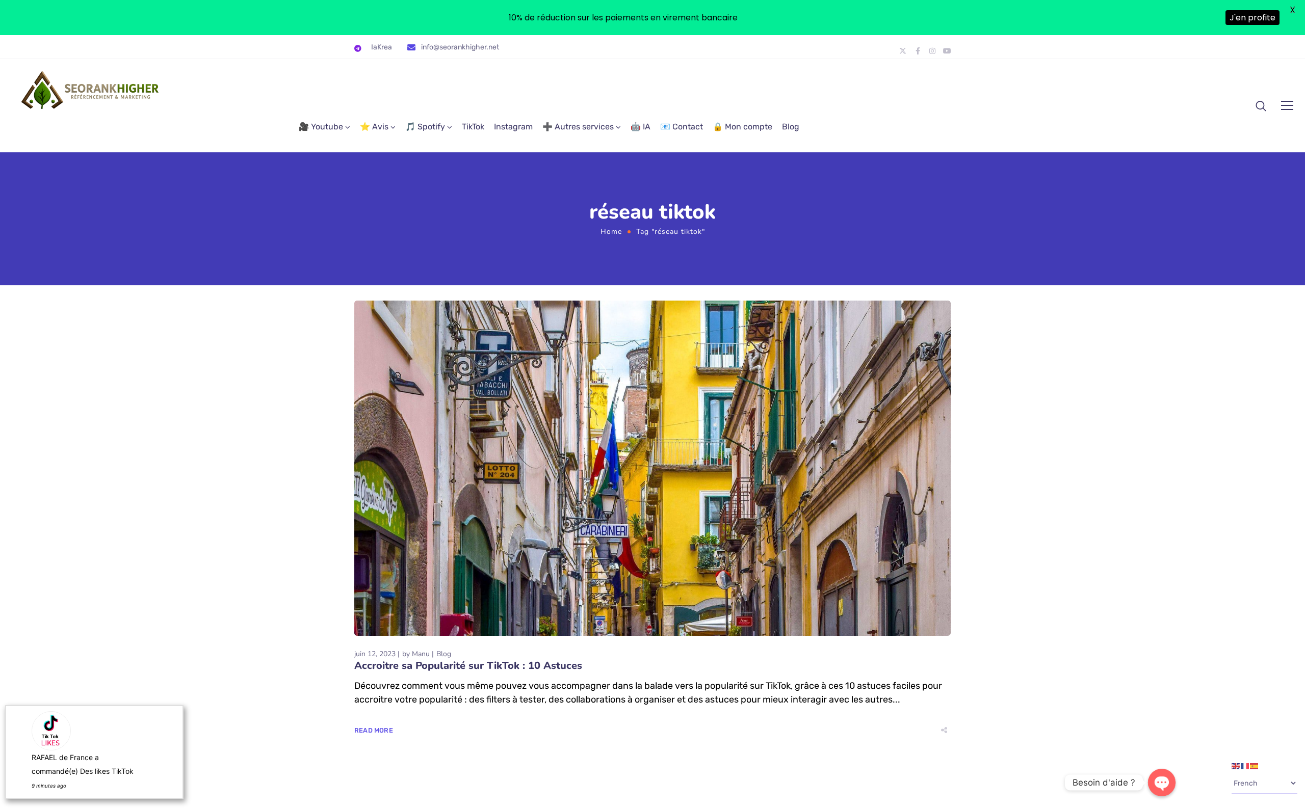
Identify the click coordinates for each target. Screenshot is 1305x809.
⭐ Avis (374, 126)
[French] (1245, 765)
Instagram (513, 126)
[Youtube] (947, 51)
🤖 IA (640, 126)
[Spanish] (1254, 765)
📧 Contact (681, 126)
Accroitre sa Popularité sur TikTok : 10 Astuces (468, 665)
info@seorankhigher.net (460, 47)
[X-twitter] (902, 51)
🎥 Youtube (321, 126)
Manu (421, 654)
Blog (790, 126)
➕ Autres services (578, 126)
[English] (1236, 765)
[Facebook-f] (917, 51)
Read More (373, 730)
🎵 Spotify (425, 126)
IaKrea (381, 47)
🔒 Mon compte (742, 126)
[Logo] (90, 90)
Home (611, 231)
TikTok (473, 126)
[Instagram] (932, 51)
